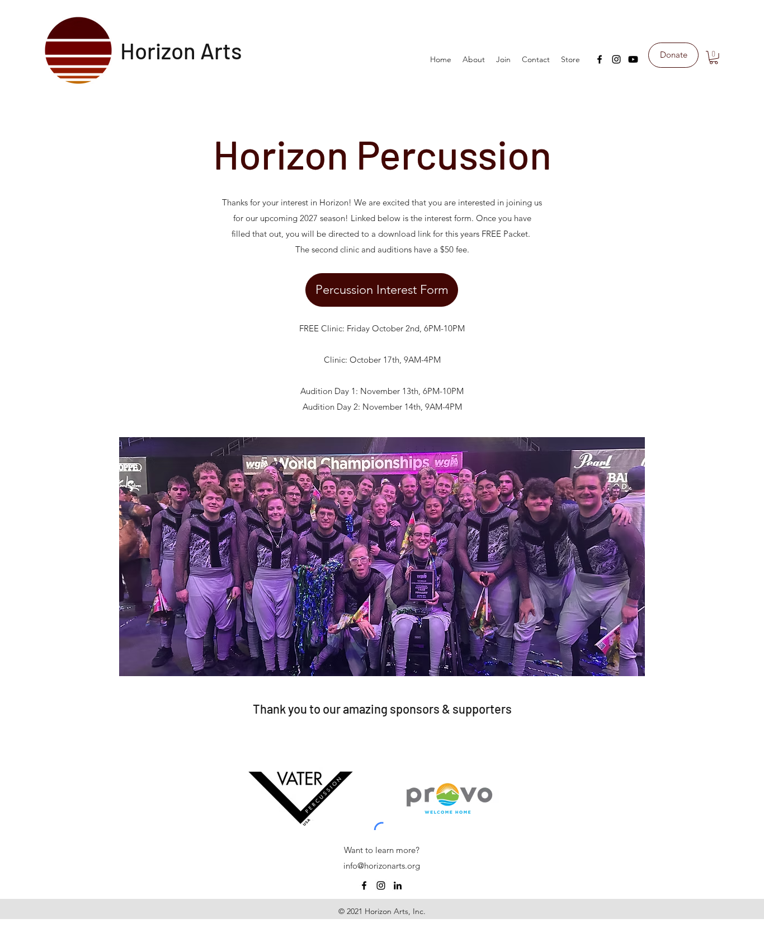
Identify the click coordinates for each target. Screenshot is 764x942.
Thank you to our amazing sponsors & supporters (382, 708)
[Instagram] (616, 59)
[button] (713, 57)
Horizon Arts (181, 50)
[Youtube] (633, 59)
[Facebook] (599, 59)
